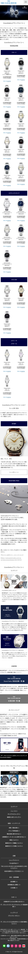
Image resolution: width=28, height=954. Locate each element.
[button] (26, 2)
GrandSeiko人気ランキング (9, 590)
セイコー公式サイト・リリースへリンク (12, 555)
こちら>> (19, 672)
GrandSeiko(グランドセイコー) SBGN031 (13, 621)
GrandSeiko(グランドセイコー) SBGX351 (13, 650)
